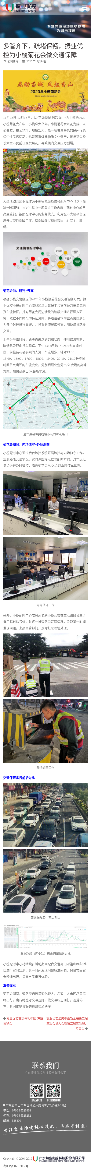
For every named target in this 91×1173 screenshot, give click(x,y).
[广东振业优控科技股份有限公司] (21, 7)
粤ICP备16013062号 (16, 1166)
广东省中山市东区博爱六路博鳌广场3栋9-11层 (35, 1105)
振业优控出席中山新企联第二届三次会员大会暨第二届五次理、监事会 (67, 1023)
